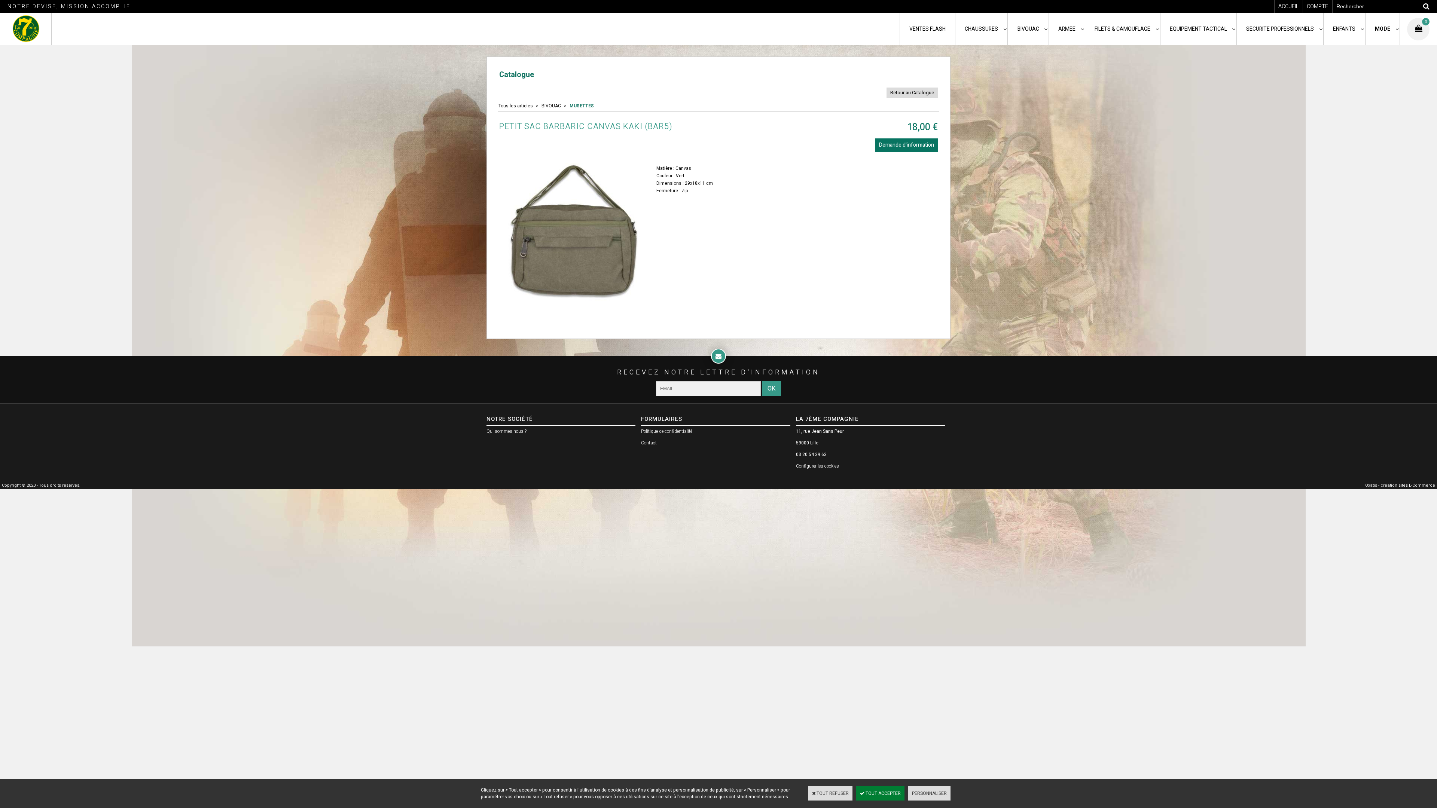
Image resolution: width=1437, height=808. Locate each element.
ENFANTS (1344, 29)
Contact (649, 443)
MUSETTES (582, 105)
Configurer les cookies (817, 466)
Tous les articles (515, 105)
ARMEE (1067, 29)
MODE (1382, 29)
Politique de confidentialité (666, 431)
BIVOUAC (1028, 29)
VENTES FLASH (927, 29)
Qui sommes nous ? (506, 431)
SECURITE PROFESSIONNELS (1280, 29)
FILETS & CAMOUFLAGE (1122, 29)
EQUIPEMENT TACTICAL (1198, 29)
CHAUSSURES (981, 29)
